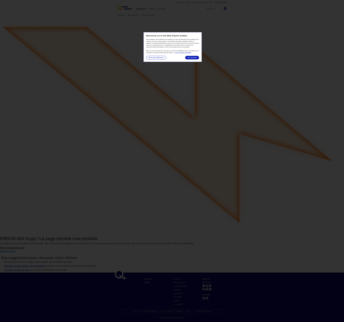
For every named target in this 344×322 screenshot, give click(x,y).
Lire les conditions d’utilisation (183, 52)
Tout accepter (192, 57)
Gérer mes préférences (156, 57)
